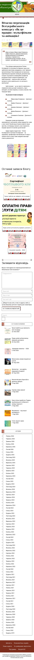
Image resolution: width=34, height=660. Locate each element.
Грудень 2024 (10, 484)
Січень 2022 (9, 572)
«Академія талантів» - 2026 (17, 250)
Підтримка (12, 649)
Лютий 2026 (9, 449)
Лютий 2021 (9, 601)
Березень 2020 (10, 625)
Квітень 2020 (10, 622)
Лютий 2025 (9, 478)
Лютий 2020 (9, 627)
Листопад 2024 (10, 486)
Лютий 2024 (9, 508)
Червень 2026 (10, 439)
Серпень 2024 (10, 494)
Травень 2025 (10, 470)
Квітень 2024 (10, 502)
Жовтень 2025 (10, 460)
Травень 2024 (10, 500)
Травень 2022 (10, 561)
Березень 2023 (10, 534)
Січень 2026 (9, 452)
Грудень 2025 (10, 455)
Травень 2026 (10, 441)
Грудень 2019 (10, 633)
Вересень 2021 (10, 582)
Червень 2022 (10, 558)
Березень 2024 (10, 505)
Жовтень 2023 (10, 518)
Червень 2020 (10, 617)
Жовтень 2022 (10, 548)
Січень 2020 (9, 630)
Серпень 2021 (10, 585)
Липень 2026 (10, 436)
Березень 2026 (10, 447)
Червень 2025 (10, 468)
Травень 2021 (10, 593)
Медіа (21, 649)
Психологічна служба (21, 643)
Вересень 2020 (10, 614)
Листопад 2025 (10, 457)
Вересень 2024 (10, 492)
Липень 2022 (10, 556)
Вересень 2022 (10, 550)
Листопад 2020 (10, 609)
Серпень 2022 (10, 553)
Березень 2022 (10, 566)
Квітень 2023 (10, 532)
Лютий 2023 (9, 537)
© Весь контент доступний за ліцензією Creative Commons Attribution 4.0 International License (16, 656)
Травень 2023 (10, 529)
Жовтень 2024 (10, 489)
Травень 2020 (10, 620)
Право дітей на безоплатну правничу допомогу (17, 228)
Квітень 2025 (10, 473)
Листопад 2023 (10, 516)
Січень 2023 (9, 540)
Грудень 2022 (10, 542)
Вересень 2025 (10, 462)
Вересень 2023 (10, 521)
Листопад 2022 (10, 545)
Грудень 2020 (10, 606)
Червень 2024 (10, 497)
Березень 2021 (10, 598)
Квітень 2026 (10, 444)
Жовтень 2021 (10, 580)
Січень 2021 (9, 604)
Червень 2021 (10, 590)
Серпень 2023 (10, 524)
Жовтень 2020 (10, 612)
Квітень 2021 (10, 596)
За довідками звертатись (22, 646)
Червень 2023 (10, 526)
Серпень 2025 (10, 465)
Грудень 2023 (10, 513)
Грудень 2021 (10, 574)
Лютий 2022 (9, 569)
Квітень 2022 (10, 564)
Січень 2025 (9, 481)
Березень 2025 (10, 476)
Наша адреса (7, 646)
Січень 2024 (9, 510)
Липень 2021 (10, 588)
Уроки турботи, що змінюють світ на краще (17, 196)
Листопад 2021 (10, 577)
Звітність (9, 643)
